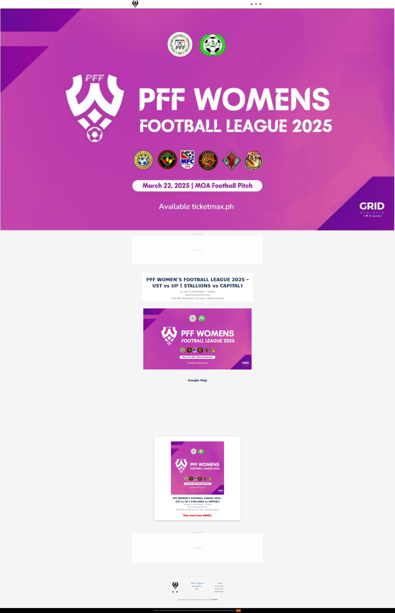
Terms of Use (219, 586)
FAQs (196, 589)
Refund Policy (219, 592)
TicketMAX (214, 600)
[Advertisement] (197, 250)
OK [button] (238, 610)
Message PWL (196, 586)
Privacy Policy (219, 589)
